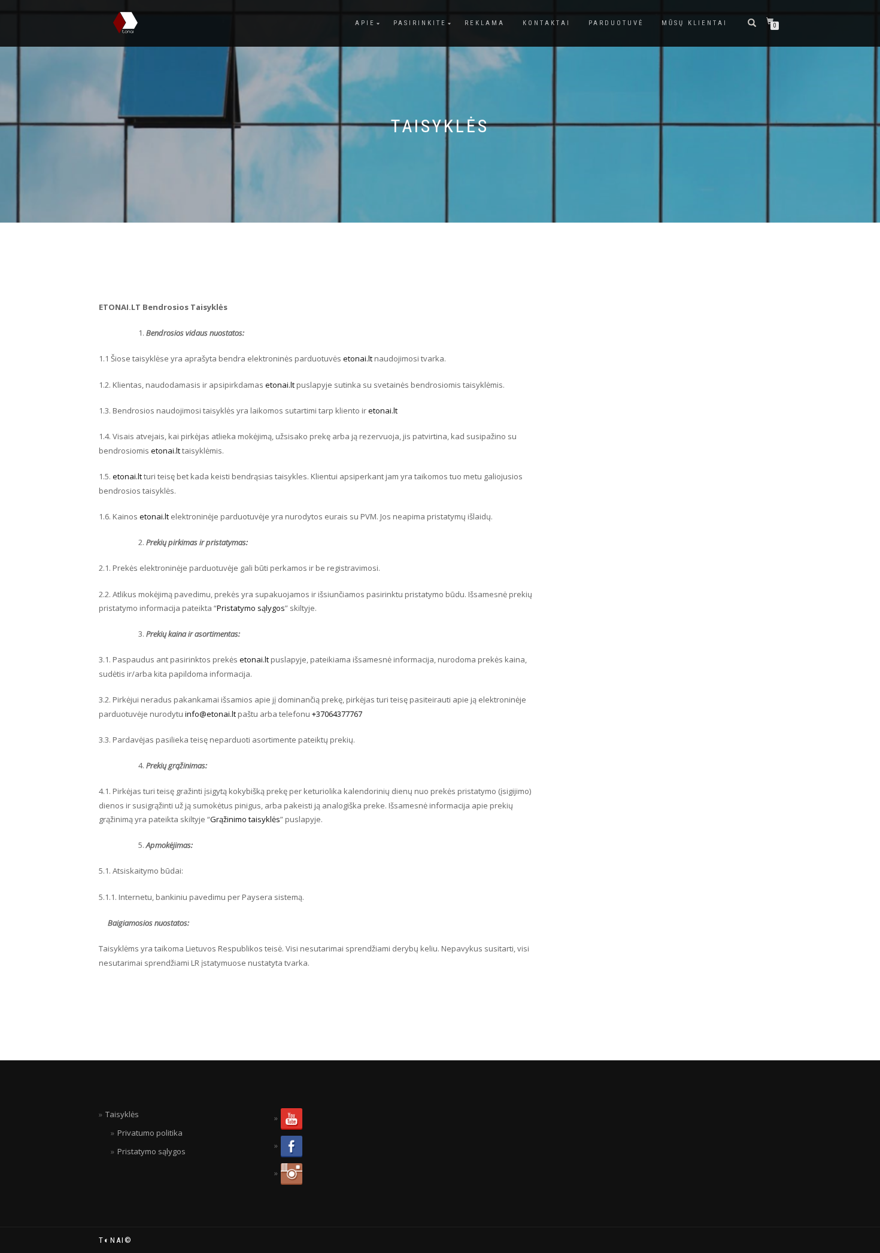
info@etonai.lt (211, 713)
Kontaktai (547, 23)
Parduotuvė (616, 23)
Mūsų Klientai (694, 23)
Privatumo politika (150, 1132)
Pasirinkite (420, 23)
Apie (365, 23)
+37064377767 (337, 713)
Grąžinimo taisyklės (245, 819)
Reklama (485, 23)
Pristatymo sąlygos (251, 608)
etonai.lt (357, 358)
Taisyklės (122, 1114)
